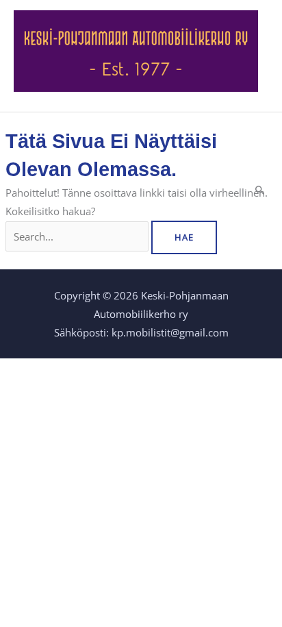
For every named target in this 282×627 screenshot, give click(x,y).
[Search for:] (78, 236)
